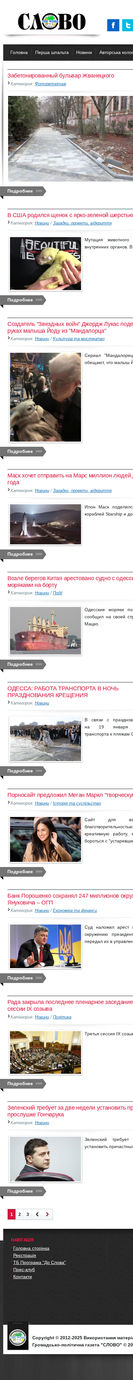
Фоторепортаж (50, 84)
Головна (19, 52)
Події (57, 593)
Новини (84, 52)
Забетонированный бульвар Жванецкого (60, 75)
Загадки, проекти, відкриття (82, 223)
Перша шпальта (52, 52)
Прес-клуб (24, 1269)
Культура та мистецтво (79, 339)
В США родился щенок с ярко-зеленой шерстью (70, 215)
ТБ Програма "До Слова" (39, 1262)
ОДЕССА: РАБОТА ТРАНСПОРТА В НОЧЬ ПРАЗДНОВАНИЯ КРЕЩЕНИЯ (63, 691)
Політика (62, 1017)
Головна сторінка (31, 1248)
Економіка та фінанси (75, 910)
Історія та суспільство (77, 803)
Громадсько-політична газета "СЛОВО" (52, 22)
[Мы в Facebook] (114, 25)
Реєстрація (24, 1255)
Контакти (22, 1276)
